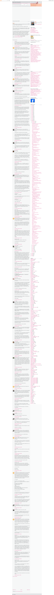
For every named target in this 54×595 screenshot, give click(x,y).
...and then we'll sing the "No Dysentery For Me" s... (36, 196)
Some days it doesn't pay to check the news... (36, 218)
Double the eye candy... (35, 131)
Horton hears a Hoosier (34, 307)
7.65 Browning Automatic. (35, 147)
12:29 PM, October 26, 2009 (18, 355)
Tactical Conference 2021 (34, 379)
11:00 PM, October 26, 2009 (18, 453)
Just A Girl (32, 312)
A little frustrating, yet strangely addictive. (36, 178)
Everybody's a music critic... (35, 126)
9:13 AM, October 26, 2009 (18, 67)
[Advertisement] (27, 13)
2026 (32, 105)
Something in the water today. (36, 163)
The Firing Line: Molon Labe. (34, 73)
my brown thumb (33, 328)
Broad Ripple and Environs (34, 276)
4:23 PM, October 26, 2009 (18, 384)
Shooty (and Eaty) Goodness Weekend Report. (35, 144)
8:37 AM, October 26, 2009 (18, 45)
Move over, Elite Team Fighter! (36, 135)
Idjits (31, 309)
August (33, 245)
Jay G (15, 150)
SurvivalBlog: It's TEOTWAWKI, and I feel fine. (36, 83)
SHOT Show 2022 (33, 362)
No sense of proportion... (35, 124)
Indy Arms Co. (32, 74)
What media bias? (34, 204)
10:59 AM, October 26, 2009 (18, 272)
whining (32, 395)
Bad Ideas (32, 267)
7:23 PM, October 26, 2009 (18, 408)
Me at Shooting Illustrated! (34, 30)
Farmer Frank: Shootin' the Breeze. (35, 93)
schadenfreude (32, 353)
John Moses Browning (33, 311)
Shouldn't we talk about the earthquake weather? (36, 364)
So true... (33, 169)
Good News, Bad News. (35, 179)
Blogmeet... (33, 215)
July (32, 246)
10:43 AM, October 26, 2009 (18, 216)
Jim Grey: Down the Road (34, 50)
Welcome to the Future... (35, 177)
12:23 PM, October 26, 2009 (18, 349)
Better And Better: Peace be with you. (35, 47)
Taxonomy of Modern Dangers (34, 386)
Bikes (31, 270)
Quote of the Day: (34, 136)
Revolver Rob (16, 217)
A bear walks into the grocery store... (37, 139)
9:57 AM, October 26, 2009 (18, 178)
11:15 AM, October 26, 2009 (18, 276)
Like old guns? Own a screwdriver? (36, 172)
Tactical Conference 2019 (34, 378)
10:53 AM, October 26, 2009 (18, 250)
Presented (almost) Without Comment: (35, 176)
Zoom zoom (32, 403)
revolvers (32, 348)
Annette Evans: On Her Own (34, 49)
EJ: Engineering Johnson (34, 56)
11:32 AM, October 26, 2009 (18, 299)
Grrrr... (33, 130)
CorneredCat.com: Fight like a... (35, 76)
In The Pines (32, 48)
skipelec (16, 245)
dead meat (32, 284)
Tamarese (32, 384)
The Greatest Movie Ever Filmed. (36, 182)
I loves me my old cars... (35, 212)
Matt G (15, 277)
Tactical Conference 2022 (34, 380)
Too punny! (33, 211)
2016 (32, 114)
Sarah (15, 368)
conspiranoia (32, 281)
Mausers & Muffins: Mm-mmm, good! (35, 54)
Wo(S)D (32, 396)
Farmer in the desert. (34, 243)
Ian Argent (16, 174)
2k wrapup (32, 260)
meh (31, 321)
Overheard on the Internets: (35, 206)
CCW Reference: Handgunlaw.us (35, 82)
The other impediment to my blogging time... (35, 189)
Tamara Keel (32, 98)
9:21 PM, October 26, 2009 (18, 428)
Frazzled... (33, 213)
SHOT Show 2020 (33, 360)
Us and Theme (32, 391)
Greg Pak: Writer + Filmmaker (34, 51)
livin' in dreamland (33, 315)
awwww (32, 266)
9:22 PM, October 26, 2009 (18, 435)
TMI (31, 388)
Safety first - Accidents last (34, 351)
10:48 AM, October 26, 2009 (18, 244)
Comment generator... (35, 219)
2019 (32, 111)
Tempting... (33, 239)
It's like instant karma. (35, 235)
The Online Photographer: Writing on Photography (35, 92)
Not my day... (33, 162)
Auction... (33, 181)
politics (32, 339)
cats (31, 278)
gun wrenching (33, 303)
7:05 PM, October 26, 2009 (18, 398)
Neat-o (31, 330)
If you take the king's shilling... (36, 155)
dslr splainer (32, 289)
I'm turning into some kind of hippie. (37, 208)
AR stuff (32, 264)
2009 (32, 120)
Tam (15, 68)
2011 (32, 118)
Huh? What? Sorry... (34, 137)
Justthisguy (16, 454)
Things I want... (34, 221)
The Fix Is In (32, 387)
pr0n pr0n (32, 340)
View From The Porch (16, 2)
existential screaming (33, 292)
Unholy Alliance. (34, 154)
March (33, 250)
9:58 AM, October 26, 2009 (18, 192)
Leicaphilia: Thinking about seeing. (35, 90)
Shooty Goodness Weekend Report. (36, 180)
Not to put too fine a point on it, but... (37, 173)
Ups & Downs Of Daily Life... (35, 197)
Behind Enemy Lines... (35, 125)
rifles (31, 349)
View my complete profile (38, 24)
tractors (32, 389)
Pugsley (32, 343)
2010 (32, 119)
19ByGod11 (32, 259)
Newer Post (14, 589)
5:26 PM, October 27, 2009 (18, 507)
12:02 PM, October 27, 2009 (18, 494)
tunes (31, 390)
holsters (32, 306)
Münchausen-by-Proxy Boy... (35, 187)
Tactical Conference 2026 (34, 383)
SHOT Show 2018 (33, 359)
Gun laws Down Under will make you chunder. (37, 203)
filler (31, 294)
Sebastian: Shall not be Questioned (35, 89)
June (33, 247)
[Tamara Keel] (33, 102)
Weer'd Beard (16, 46)
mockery (32, 324)
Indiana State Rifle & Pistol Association (36, 84)
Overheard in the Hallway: (35, 165)
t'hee (31, 376)
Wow (31, 399)
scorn (31, 354)
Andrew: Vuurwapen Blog (34, 94)
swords (32, 375)
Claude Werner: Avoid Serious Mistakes (36, 60)
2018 (32, 112)
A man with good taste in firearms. (36, 138)
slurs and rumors (33, 366)
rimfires (32, 350)
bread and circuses (33, 275)
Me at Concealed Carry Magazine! (35, 32)
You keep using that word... (35, 200)
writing (31, 400)
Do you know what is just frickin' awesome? (36, 226)
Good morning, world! (35, 238)
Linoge (15, 373)
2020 (32, 110)
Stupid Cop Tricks (33, 372)
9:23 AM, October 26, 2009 (18, 83)
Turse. (33, 148)
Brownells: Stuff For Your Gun (35, 77)
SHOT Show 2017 (33, 358)
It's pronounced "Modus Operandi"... (37, 183)
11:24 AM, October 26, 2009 (18, 289)
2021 (32, 109)
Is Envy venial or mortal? (35, 242)
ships (31, 357)
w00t (31, 393)
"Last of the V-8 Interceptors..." (36, 225)
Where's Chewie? (33, 394)
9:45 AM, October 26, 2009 (18, 161)
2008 (32, 253)
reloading (32, 347)
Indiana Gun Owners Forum (34, 85)
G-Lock (31, 296)
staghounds (16, 385)
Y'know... (33, 230)
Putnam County (33, 344)
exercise (32, 291)
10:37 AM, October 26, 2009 (18, 208)
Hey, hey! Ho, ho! (34, 216)
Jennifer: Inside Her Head (34, 59)
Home (21, 589)
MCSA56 (16, 84)
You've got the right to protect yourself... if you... (36, 132)
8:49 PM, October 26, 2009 (18, 416)
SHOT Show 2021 (33, 361)
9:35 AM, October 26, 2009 (18, 140)
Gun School (32, 302)
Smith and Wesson (33, 367)
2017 (32, 113)
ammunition (32, 262)
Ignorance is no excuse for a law (35, 310)
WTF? (31, 401)
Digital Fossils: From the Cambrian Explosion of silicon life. (35, 86)
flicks (31, 295)
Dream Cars (32, 287)
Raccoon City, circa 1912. (35, 237)
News (31, 331)
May (32, 248)
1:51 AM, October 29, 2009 (18, 550)
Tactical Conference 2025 (34, 382)
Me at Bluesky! (32, 29)
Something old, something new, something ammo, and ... (36, 149)
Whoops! (33, 220)
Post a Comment (15, 576)
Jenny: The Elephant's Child (34, 57)
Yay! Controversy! (34, 205)
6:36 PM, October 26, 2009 (18, 388)
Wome (31, 397)
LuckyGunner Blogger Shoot (34, 316)
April (33, 249)
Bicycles (32, 269)
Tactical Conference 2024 (34, 381)
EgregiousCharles (17, 518)
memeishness (32, 322)
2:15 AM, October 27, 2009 (18, 470)
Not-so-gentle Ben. (34, 229)
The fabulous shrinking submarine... (37, 123)
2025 (32, 106)
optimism (32, 334)
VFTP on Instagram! (33, 28)
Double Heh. (33, 201)
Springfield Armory (33, 370)
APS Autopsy (32, 263)
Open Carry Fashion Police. (35, 170)
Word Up (32, 398)
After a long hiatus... (34, 199)
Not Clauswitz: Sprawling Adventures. (35, 53)
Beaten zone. (33, 207)
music (31, 327)
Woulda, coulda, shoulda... (35, 214)
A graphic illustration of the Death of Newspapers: (36, 231)
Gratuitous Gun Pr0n (33, 301)
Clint (15, 471)
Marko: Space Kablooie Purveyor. (35, 45)
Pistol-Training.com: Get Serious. (35, 79)
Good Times (32, 300)
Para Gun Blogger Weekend (34, 336)
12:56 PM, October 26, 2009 (18, 367)
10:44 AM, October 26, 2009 (18, 228)
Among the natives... (34, 174)
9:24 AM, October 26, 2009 (18, 88)
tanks (31, 385)
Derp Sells (32, 285)
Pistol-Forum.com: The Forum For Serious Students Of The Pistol (35, 80)
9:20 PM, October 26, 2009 (18, 423)
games (31, 298)
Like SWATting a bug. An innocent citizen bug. (36, 198)
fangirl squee (32, 293)
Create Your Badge (35, 98)
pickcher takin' (32, 337)
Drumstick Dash (33, 288)
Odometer (32, 333)
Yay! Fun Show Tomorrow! (35, 153)
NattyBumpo (16, 356)
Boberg (32, 273)
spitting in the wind (33, 369)
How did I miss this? (34, 161)
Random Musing (33, 345)
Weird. (33, 156)
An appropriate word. (35, 157)
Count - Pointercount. (35, 164)
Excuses (32, 290)
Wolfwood (16, 162)
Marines (32, 318)
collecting (32, 279)
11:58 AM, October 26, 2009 (18, 325)
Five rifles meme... (34, 188)
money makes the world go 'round (35, 325)
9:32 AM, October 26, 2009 (18, 127)
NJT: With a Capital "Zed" (34, 95)
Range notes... (34, 234)
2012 (32, 117)
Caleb (15, 495)
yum (31, 402)
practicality (32, 341)
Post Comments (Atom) (19, 591)
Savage (32, 352)
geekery (32, 299)
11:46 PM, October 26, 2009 (18, 461)
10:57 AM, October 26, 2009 (18, 261)
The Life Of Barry (34, 171)
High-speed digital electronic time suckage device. (36, 193)
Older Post (28, 589)
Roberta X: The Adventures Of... (35, 46)
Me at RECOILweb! (33, 31)
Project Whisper (33, 342)
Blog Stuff (32, 272)
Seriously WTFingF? (33, 356)
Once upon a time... (34, 202)
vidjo (31, 392)
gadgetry (32, 297)
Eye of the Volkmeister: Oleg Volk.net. (35, 81)
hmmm (31, 305)
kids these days (33, 313)
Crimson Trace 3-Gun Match (34, 282)
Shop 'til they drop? (34, 236)
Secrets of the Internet (33, 355)
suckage (32, 373)
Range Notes (32, 346)
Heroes (31, 304)
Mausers (32, 319)
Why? (32, 143)
